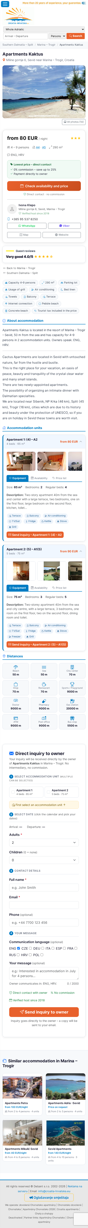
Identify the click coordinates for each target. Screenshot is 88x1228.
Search (77, 35)
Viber (66, 225)
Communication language (36, 942)
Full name (18, 880)
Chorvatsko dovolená (69, 1205)
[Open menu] (5, 4)
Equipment (19, 478)
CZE (25, 948)
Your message (27, 963)
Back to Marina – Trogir (21, 268)
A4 (38, 147)
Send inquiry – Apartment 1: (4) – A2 (37, 534)
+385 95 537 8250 (25, 219)
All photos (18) (75, 121)
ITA (49, 948)
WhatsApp (28, 225)
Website (63, 234)
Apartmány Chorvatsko (52, 1217)
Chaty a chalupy (44, 1213)
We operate (11, 1205)
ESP (59, 948)
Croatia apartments (68, 1209)
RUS (13, 955)
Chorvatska (14, 1209)
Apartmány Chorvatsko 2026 (39, 1209)
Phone (21, 915)
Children (23, 852)
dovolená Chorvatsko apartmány (37, 1205)
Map (25, 234)
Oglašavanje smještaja (51, 1197)
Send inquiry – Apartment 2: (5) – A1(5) (39, 644)
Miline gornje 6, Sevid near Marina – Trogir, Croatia (40, 60)
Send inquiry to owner (46, 1012)
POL (37, 955)
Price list (61, 478)
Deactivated (15, 1217)
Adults (15, 835)
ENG (13, 948)
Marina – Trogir (46, 44)
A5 (44, 147)
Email (14, 897)
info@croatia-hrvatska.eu (54, 1191)
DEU (37, 948)
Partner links (31, 1217)
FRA (70, 948)
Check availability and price (46, 186)
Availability (40, 478)
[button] (44, 254)
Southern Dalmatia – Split (17, 44)
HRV (25, 955)
